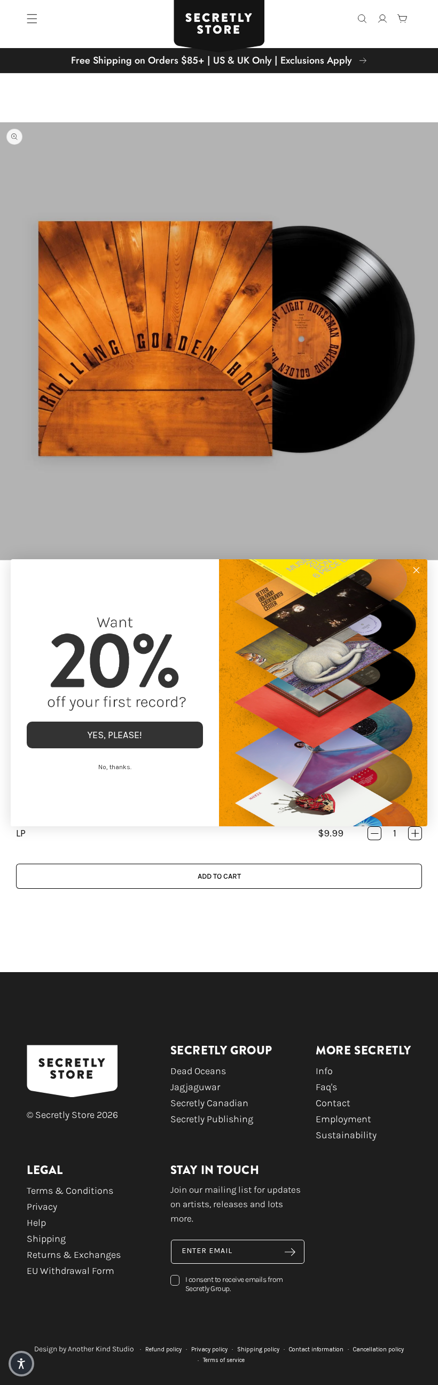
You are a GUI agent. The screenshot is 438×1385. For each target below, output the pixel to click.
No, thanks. (114, 767)
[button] (21, 1363)
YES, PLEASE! (115, 735)
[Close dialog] (416, 570)
